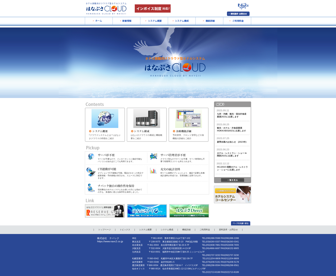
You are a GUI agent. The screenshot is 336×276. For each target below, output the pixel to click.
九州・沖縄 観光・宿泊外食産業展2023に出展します (231, 115)
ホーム (88, 30)
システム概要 (146, 30)
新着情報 (117, 30)
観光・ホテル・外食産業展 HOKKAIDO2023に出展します (231, 129)
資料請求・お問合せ (228, 229)
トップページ (104, 229)
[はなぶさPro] (147, 205)
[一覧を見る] (232, 180)
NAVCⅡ (239, 15)
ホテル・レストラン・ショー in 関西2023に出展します (232, 154)
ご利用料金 (228, 30)
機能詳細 (200, 30)
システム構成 (174, 30)
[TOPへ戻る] (241, 223)
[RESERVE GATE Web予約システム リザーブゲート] (105, 205)
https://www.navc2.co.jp (110, 241)
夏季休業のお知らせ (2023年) (231, 142)
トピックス (125, 229)
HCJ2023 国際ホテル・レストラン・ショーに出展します (232, 168)
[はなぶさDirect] (189, 205)
